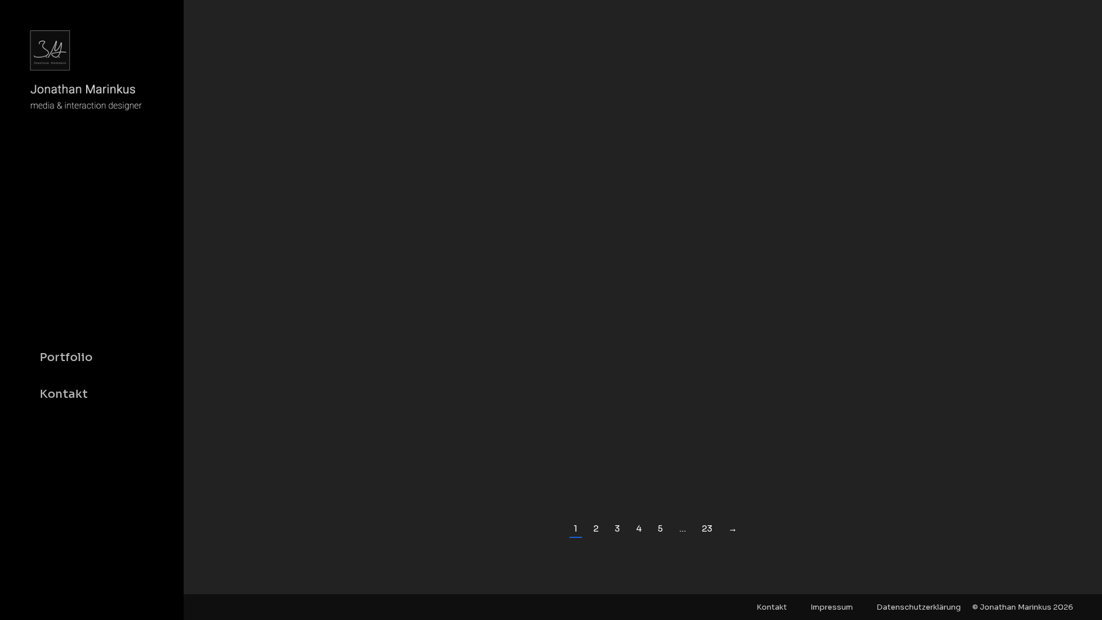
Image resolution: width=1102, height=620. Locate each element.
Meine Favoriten (373, 458)
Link (611, 226)
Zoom (642, 226)
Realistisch (427, 458)
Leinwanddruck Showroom (397, 435)
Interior (326, 458)
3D (303, 458)
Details (673, 226)
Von (482, 458)
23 (707, 528)
